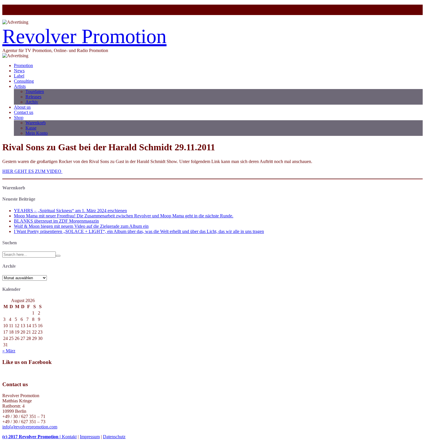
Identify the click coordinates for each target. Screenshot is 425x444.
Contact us (23, 112)
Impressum (90, 436)
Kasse (30, 127)
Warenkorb (35, 122)
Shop (18, 117)
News (19, 70)
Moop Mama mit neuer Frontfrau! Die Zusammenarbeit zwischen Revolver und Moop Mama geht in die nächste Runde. (123, 215)
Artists (20, 86)
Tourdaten (34, 91)
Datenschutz (114, 436)
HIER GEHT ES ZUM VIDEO (32, 171)
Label (19, 75)
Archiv (31, 101)
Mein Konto (36, 133)
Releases (33, 96)
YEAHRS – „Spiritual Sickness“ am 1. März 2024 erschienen (70, 210)
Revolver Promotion (84, 36)
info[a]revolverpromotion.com (29, 426)
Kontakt (69, 436)
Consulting (24, 81)
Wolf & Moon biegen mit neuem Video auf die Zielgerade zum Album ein (81, 226)
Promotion (23, 65)
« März (8, 350)
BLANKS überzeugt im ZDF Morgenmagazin (56, 221)
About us (22, 107)
